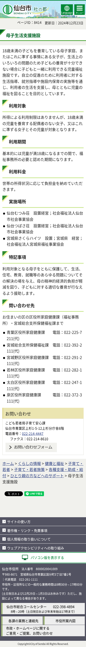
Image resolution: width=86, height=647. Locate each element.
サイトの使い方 (19, 521)
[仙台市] (25, 9)
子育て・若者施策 (29, 469)
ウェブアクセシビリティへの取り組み (35, 547)
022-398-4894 (64, 606)
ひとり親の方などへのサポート (37, 475)
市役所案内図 (65, 620)
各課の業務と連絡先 (23, 620)
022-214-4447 (32, 433)
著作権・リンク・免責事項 (27, 530)
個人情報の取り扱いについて (29, 539)
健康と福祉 (54, 463)
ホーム (8, 463)
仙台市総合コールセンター (26, 606)
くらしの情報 (29, 463)
